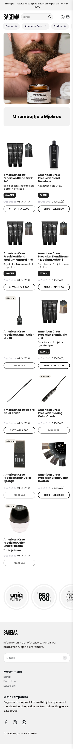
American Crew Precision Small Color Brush (19, 335)
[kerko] (50, 16)
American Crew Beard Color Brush (19, 411)
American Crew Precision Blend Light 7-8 (52, 335)
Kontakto (10, 681)
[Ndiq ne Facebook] (6, 722)
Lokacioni (10, 685)
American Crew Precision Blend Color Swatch (53, 478)
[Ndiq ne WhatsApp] (24, 722)
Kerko (7, 677)
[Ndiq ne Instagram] (15, 722)
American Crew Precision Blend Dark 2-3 (18, 178)
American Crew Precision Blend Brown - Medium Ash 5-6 (53, 256)
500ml (43, 195)
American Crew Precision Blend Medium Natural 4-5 (18, 256)
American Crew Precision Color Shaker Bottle (14, 543)
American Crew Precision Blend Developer (49, 178)
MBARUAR (19, 365)
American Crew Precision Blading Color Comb (50, 413)
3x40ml (9, 195)
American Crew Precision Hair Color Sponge (17, 478)
